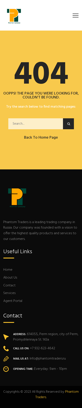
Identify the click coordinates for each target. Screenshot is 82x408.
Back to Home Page (41, 137)
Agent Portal (12, 301)
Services (9, 293)
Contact (9, 285)
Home (7, 270)
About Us (10, 278)
